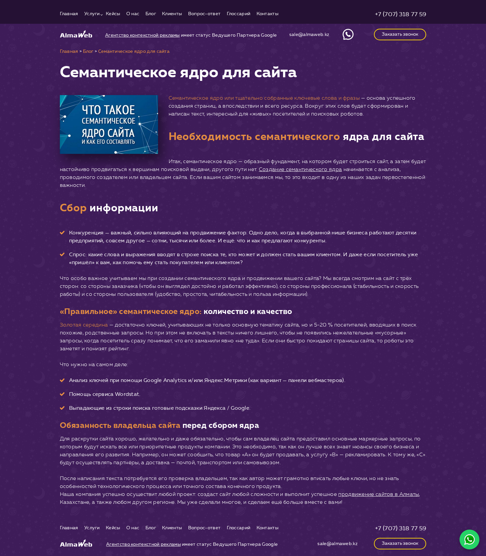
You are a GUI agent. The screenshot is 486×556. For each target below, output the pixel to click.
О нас (133, 14)
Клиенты (172, 14)
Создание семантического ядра (300, 169)
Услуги (92, 14)
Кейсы (113, 14)
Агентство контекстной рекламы (142, 35)
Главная (69, 14)
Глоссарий (239, 14)
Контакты (267, 14)
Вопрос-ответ (204, 14)
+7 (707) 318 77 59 (400, 14)
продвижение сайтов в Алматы (378, 494)
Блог (150, 14)
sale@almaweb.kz (309, 34)
